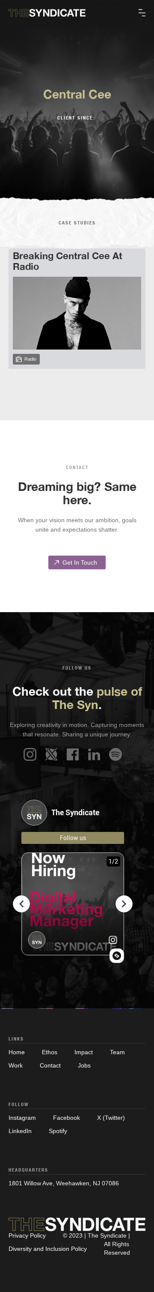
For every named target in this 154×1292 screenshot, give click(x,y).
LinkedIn (20, 1131)
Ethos (49, 1052)
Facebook (66, 1117)
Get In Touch (75, 562)
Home (17, 1052)
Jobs (84, 1065)
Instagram (22, 1117)
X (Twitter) (111, 1117)
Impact (83, 1052)
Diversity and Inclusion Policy (48, 1248)
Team (117, 1052)
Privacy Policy (27, 1235)
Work (16, 1065)
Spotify (58, 1131)
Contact (50, 1065)
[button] (142, 13)
